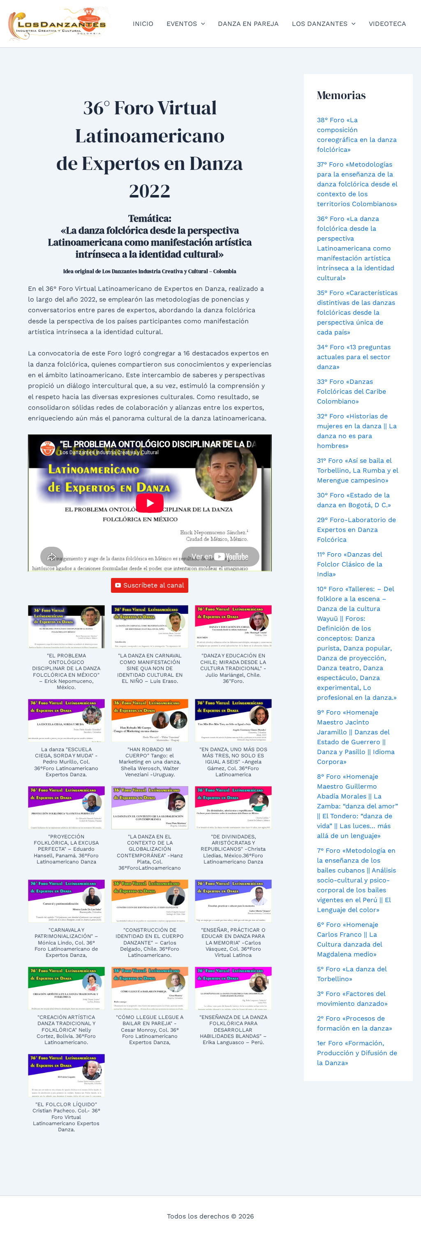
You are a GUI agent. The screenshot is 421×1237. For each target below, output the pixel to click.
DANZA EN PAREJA (248, 24)
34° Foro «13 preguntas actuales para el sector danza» (354, 357)
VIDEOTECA (387, 24)
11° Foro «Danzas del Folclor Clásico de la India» (349, 564)
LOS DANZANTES (319, 24)
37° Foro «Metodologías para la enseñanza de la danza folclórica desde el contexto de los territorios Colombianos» (357, 184)
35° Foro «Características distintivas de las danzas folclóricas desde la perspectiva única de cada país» (357, 312)
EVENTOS (182, 24)
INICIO (143, 24)
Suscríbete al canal (153, 585)
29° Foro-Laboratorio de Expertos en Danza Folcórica (356, 529)
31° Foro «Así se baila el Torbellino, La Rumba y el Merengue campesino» (357, 470)
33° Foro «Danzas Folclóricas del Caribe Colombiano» (351, 391)
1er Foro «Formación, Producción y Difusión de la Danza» (357, 1053)
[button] (201, 23)
